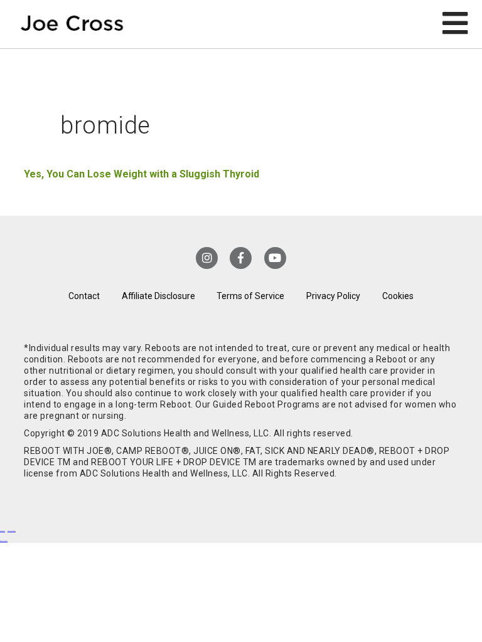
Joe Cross (72, 24)
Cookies (398, 296)
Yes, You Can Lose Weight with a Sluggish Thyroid (141, 174)
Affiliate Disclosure (158, 296)
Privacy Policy (333, 296)
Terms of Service (250, 296)
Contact (84, 296)
